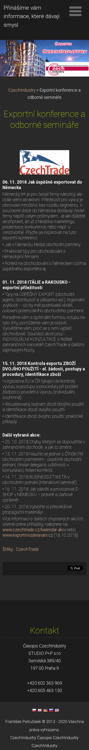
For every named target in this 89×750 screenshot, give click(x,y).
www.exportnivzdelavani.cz (27, 535)
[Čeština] (34, 710)
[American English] (57, 710)
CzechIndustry (21, 90)
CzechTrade (27, 549)
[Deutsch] (45, 710)
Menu (75, 11)
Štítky (7, 549)
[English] (40, 710)
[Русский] (51, 710)
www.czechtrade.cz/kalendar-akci (34, 529)
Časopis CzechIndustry (58, 737)
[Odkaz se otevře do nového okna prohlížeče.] (44, 161)
